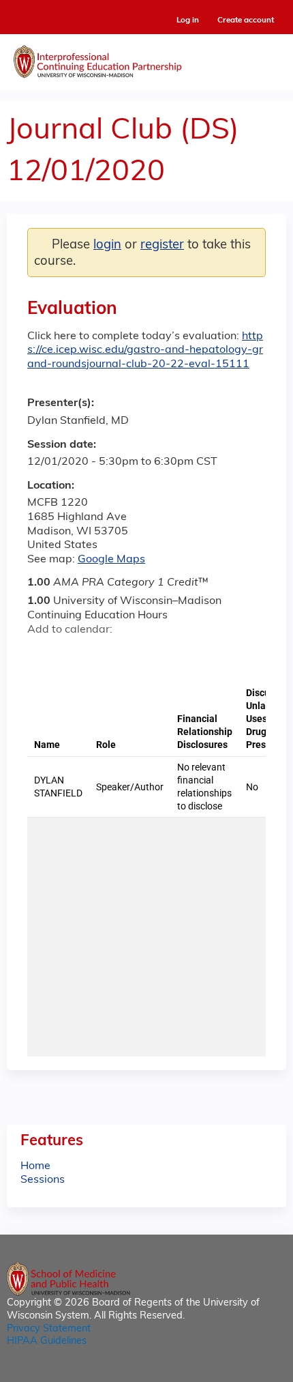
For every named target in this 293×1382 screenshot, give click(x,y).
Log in (187, 21)
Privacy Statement (49, 1329)
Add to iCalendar (103, 653)
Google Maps (111, 559)
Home (35, 1166)
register (162, 245)
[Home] (146, 58)
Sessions (42, 1180)
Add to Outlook (135, 654)
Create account (245, 20)
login (107, 245)
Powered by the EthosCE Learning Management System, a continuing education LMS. (237, 1372)
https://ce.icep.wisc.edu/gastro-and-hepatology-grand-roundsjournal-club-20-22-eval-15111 (145, 351)
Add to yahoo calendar (72, 654)
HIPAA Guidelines (47, 1341)
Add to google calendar (41, 654)
